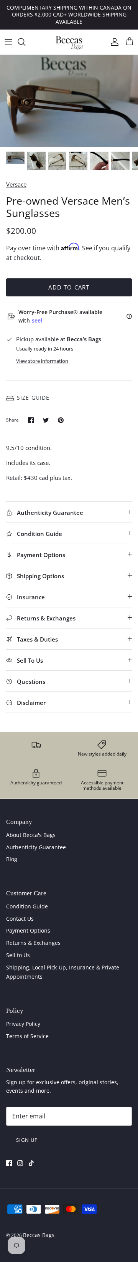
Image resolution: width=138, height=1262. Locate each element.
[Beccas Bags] (69, 42)
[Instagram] (20, 1163)
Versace (16, 184)
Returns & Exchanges (33, 942)
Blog (11, 859)
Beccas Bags (38, 1235)
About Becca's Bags (31, 835)
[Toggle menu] (8, 41)
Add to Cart (68, 287)
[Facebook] (9, 1163)
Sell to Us (18, 955)
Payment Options (28, 930)
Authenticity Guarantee (36, 847)
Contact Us (20, 918)
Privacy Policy (23, 1023)
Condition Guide (27, 906)
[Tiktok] (31, 1163)
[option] (69, 101)
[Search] (25, 41)
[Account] (112, 41)
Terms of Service (27, 1036)
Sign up (27, 1139)
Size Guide (33, 397)
